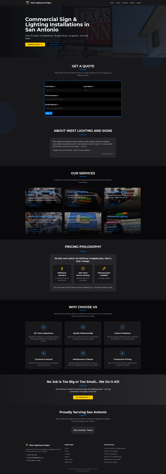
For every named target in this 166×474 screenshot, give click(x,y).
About (118, 3)
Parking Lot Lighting (110, 454)
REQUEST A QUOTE (34, 44)
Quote (139, 3)
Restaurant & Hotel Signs (112, 459)
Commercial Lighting (110, 462)
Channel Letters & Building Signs (114, 448)
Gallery (132, 3)
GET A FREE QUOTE (82, 397)
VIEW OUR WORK (54, 44)
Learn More (32, 205)
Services (125, 3)
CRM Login (68, 462)
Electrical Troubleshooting (112, 456)
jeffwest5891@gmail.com (35, 458)
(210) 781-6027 (32, 455)
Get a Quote (69, 459)
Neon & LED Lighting (111, 451)
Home (112, 3)
